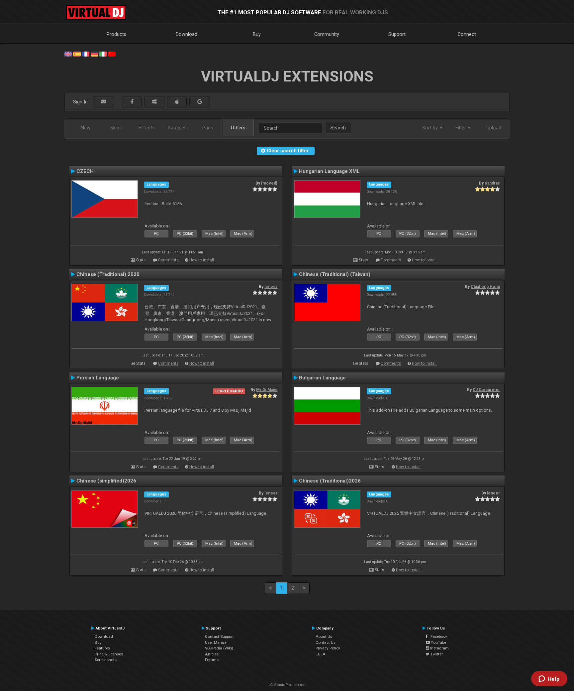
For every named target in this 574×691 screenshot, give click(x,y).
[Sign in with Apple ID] (177, 102)
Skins (116, 128)
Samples (177, 128)
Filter (461, 128)
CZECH (85, 171)
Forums (212, 659)
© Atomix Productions (287, 685)
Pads (207, 128)
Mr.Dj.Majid (266, 389)
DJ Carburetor (486, 389)
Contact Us (325, 642)
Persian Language (97, 378)
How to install (201, 260)
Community (326, 34)
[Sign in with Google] (199, 102)
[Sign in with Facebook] (132, 102)
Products (116, 34)
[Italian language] (103, 54)
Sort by (430, 128)
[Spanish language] (76, 54)
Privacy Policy (328, 648)
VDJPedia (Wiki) (219, 648)
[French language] (85, 54)
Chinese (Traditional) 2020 (108, 274)
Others (238, 128)
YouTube (438, 642)
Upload (493, 128)
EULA (321, 654)
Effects (147, 128)
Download (186, 34)
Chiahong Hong (485, 286)
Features (102, 648)
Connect (467, 34)
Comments (168, 260)
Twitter (436, 654)
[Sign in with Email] (103, 102)
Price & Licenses (109, 654)
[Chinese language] (112, 54)
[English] (68, 54)
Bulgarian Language (322, 378)
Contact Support (219, 636)
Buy (257, 34)
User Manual (216, 642)
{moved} (269, 183)
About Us (324, 636)
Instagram (439, 648)
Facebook (437, 636)
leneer (270, 286)
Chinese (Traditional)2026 (330, 481)
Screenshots (106, 659)
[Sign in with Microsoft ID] (154, 102)
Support (397, 34)
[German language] (94, 54)
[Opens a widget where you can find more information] (549, 679)
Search (338, 128)
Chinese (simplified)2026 (106, 481)
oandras (492, 183)
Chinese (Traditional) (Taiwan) (334, 274)
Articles (212, 654)
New (85, 128)
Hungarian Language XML (329, 171)
